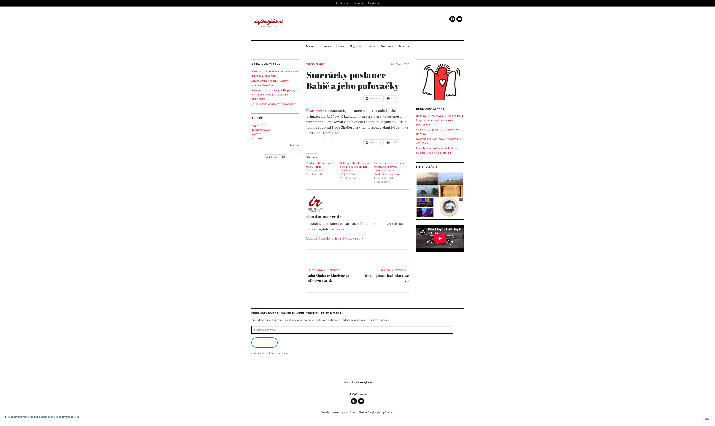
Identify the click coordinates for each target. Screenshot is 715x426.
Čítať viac (330, 133)
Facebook (452, 19)
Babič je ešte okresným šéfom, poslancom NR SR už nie (354, 166)
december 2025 (260, 129)
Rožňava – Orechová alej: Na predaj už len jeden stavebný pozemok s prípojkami (275, 94)
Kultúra (340, 46)
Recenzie (403, 46)
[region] (440, 82)
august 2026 (258, 125)
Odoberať (264, 342)
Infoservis (325, 46)
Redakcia (358, 3)
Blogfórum (355, 46)
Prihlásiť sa (342, 3)
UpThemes (388, 412)
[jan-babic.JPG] (318, 111)
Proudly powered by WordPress (339, 412)
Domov (310, 46)
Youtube (459, 19)
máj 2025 (256, 134)
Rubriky (372, 3)
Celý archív (293, 145)
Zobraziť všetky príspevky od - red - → (336, 238)
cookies (75, 416)
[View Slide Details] (440, 82)
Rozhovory (387, 46)
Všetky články (315, 64)
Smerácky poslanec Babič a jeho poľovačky (352, 80)
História (371, 46)
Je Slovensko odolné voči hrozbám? (273, 104)
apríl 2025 (257, 138)
